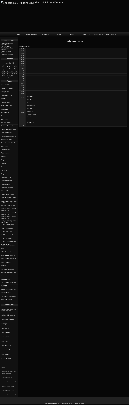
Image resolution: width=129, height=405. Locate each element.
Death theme (4, 119)
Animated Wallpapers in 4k (8, 272)
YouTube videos (5, 102)
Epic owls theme (5, 122)
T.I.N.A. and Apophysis (7, 224)
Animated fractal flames (8, 205)
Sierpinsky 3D (6, 350)
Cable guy (4, 324)
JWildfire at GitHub (6, 177)
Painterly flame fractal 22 (9, 390)
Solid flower (5, 363)
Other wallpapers (6, 293)
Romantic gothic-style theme (9, 143)
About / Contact (110, 34)
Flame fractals (45, 34)
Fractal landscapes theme (8, 126)
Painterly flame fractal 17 (9, 386)
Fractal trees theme (6, 139)
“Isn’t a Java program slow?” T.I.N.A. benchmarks (9, 202)
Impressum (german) (7, 88)
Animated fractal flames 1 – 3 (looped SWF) (9, 209)
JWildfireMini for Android (8, 95)
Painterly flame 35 (7, 377)
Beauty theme (5, 112)
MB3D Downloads (6, 252)
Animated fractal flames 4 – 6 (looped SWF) (9, 213)
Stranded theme (5, 149)
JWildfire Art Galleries (7, 54)
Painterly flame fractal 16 (9, 382)
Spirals (4, 367)
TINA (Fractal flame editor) (8, 197)
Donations (4, 167)
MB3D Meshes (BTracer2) (8, 258)
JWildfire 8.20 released (8, 315)
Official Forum (5, 45)
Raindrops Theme (79, 403)
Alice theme (4, 109)
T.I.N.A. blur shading (7, 228)
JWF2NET (4, 170)
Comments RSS (68, 403)
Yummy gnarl (5, 328)
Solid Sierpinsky (6, 345)
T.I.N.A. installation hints (8, 235)
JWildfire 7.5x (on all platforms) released (9, 372)
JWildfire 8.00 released (8, 319)
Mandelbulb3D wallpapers (8, 289)
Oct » (11, 77)
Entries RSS (56, 403)
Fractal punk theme (6, 132)
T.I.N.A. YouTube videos (8, 245)
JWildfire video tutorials (7, 194)
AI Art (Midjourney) (31, 34)
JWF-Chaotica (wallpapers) (8, 282)
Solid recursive (6, 354)
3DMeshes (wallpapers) (7, 269)
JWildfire (58, 34)
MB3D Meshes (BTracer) (8, 255)
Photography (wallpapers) (8, 296)
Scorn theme (4, 146)
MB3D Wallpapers (6, 262)
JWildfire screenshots (7, 187)
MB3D (84, 34)
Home (18, 34)
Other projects (5, 91)
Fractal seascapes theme (8, 136)
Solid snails (5, 341)
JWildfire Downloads (7, 43)
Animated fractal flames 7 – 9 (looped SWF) (9, 217)
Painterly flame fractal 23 (9, 395)
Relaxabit (3, 98)
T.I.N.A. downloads (6, 231)
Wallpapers (97, 34)
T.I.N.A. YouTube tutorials (8, 241)
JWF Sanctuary (5, 46)
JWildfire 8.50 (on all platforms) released (9, 309)
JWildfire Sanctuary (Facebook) (6, 52)
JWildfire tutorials (6, 191)
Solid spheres (5, 337)
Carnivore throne (6, 358)
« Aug (7, 77)
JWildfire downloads (6, 180)
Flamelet (71, 34)
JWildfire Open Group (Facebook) (7, 48)
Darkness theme (5, 116)
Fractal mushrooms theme (8, 129)
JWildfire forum (5, 184)
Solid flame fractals (6, 299)
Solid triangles (6, 332)
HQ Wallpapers (5, 279)
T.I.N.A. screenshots (7, 238)
